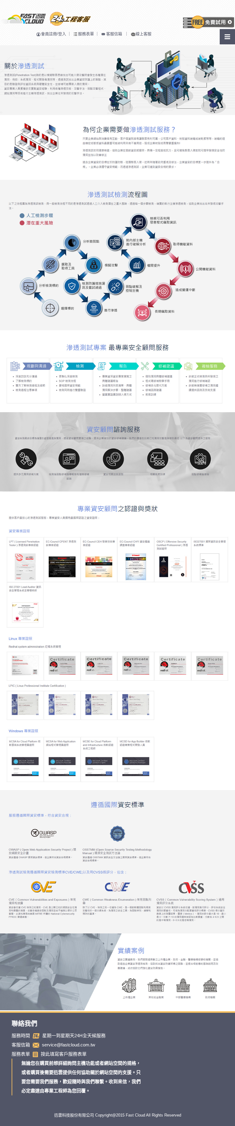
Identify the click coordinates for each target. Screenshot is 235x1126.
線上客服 (143, 34)
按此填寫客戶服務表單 (64, 1054)
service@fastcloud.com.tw (68, 1044)
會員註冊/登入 (53, 34)
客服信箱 (114, 34)
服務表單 (86, 34)
